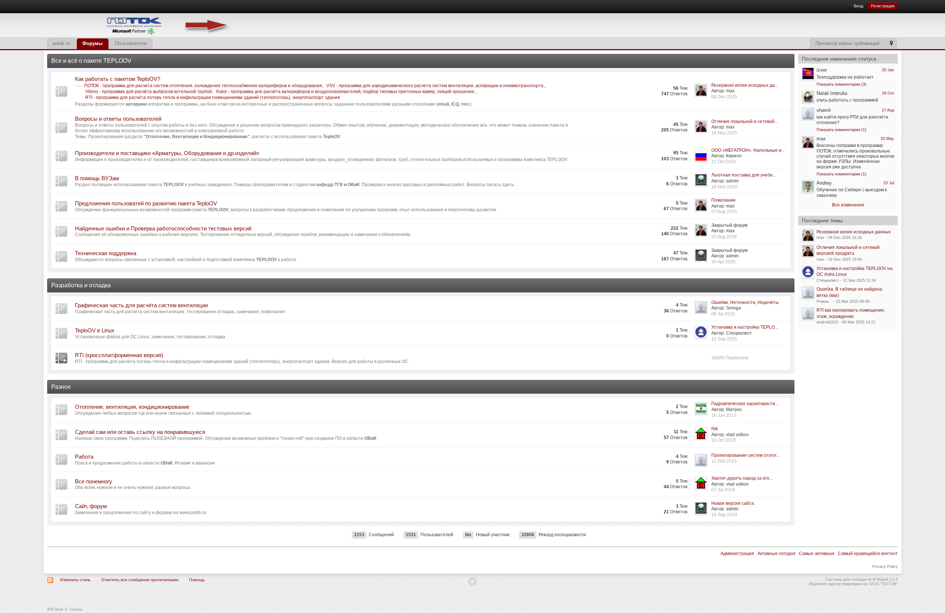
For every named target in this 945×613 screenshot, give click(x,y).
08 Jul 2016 (723, 313)
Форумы (92, 43)
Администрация (737, 553)
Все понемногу (93, 481)
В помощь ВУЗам (97, 178)
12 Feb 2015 (724, 461)
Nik (714, 428)
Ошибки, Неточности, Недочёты (745, 302)
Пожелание (723, 200)
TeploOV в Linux (94, 330)
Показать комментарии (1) (841, 129)
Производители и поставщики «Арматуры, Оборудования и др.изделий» (167, 153)
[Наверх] (472, 581)
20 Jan (888, 70)
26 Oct (888, 93)
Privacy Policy (885, 566)
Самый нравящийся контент (868, 553)
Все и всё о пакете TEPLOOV (91, 61)
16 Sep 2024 (724, 514)
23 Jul (888, 183)
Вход (858, 6)
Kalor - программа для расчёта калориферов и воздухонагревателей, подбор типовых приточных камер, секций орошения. (345, 91)
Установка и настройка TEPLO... (744, 327)
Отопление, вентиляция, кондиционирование (132, 407)
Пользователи (131, 43)
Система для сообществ (848, 579)
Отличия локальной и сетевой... (744, 121)
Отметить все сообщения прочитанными (139, 580)
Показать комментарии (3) (841, 84)
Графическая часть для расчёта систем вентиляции (141, 305)
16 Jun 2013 (723, 415)
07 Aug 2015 (724, 211)
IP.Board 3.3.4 (885, 579)
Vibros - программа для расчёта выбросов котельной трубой (148, 91)
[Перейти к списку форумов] (139, 24)
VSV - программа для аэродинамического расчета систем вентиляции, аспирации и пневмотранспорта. (435, 85)
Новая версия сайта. (733, 503)
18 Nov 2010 (724, 186)
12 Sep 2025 (724, 339)
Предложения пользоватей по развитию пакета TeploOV (146, 203)
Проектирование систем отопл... (745, 455)
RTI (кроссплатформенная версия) (119, 355)
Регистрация (882, 6)
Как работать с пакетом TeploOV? (117, 79)
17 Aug (888, 110)
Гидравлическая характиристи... (745, 403)
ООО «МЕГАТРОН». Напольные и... (748, 150)
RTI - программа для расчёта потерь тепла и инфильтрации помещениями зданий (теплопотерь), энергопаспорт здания (212, 97)
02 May (887, 138)
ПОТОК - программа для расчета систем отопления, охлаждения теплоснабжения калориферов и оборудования (203, 85)
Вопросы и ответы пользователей (118, 119)
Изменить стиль (75, 580)
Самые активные (817, 553)
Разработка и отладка (81, 285)
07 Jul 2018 (723, 489)
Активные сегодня (776, 553)
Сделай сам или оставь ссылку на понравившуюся (140, 432)
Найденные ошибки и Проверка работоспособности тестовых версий (163, 228)
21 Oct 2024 (723, 161)
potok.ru (61, 43)
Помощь (197, 580)
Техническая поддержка (105, 253)
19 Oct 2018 (723, 440)
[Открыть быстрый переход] (891, 43)
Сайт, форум (91, 506)
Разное (61, 387)
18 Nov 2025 (724, 133)
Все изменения (848, 205)
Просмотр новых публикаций (847, 43)
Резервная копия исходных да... (744, 85)
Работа (84, 456)
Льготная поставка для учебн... (743, 175)
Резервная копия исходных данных (854, 231)
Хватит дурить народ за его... (742, 478)
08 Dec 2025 (724, 96)
